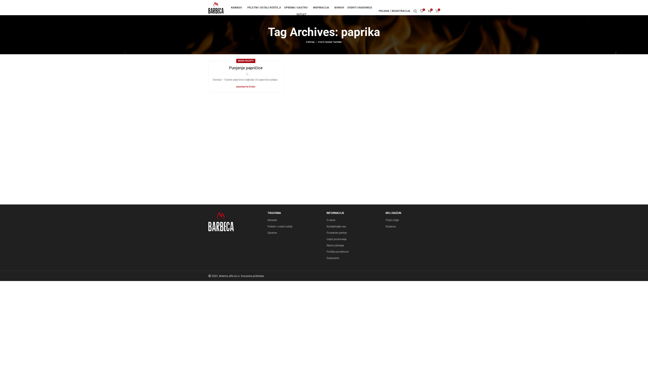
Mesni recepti (246, 61)
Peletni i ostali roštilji (279, 226)
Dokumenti (333, 258)
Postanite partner (337, 232)
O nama (331, 220)
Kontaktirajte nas (336, 226)
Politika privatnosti (338, 251)
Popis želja (392, 220)
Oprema (272, 232)
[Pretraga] (415, 11)
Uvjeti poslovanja (336, 239)
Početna (310, 42)
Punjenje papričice (246, 68)
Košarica (391, 226)
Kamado (272, 220)
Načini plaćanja (335, 245)
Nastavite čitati (245, 87)
